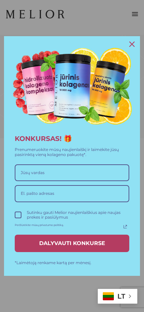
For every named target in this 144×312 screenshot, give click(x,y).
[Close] (132, 44)
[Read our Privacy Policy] (125, 227)
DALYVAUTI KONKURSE (72, 243)
